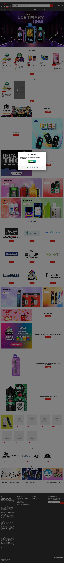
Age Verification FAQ (32, 164)
